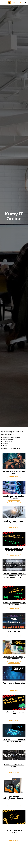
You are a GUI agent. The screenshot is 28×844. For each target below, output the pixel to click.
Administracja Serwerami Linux (14, 472)
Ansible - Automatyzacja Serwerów (14, 522)
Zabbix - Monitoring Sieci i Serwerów (14, 497)
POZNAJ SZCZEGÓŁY (14, 476)
